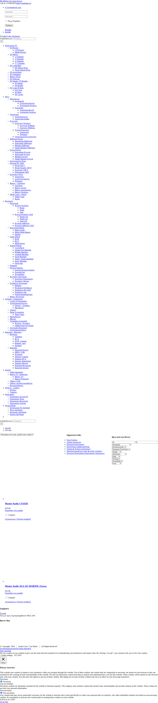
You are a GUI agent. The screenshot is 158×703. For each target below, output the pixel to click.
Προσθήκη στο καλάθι (14, 510)
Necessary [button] (4, 679)
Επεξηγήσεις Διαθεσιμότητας (78, 447)
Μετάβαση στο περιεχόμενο (11, 1)
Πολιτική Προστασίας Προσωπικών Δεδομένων (86, 453)
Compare (11, 515)
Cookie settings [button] (7, 655)
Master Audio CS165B (16, 503)
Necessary (7, 682)
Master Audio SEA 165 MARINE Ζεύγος (26, 586)
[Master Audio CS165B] (36, 469)
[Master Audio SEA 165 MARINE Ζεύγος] (36, 551)
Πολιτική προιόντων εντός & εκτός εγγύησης (84, 451)
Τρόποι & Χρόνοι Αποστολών (78, 449)
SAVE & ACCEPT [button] (7, 700)
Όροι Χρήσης (72, 440)
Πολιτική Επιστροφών (75, 444)
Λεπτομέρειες (10, 519)
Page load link (5, 651)
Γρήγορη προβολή (23, 519)
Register (8, 30)
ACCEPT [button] (18, 655)
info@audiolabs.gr (24, 3)
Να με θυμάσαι (13, 21)
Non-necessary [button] (6, 690)
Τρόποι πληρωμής (74, 442)
